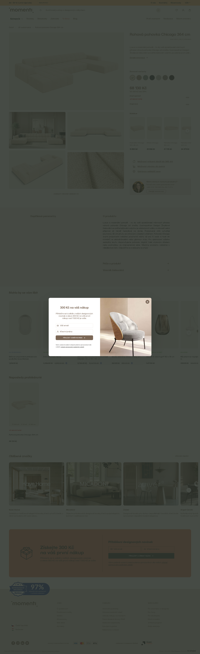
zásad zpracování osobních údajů (72, 347)
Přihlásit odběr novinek (72, 338)
